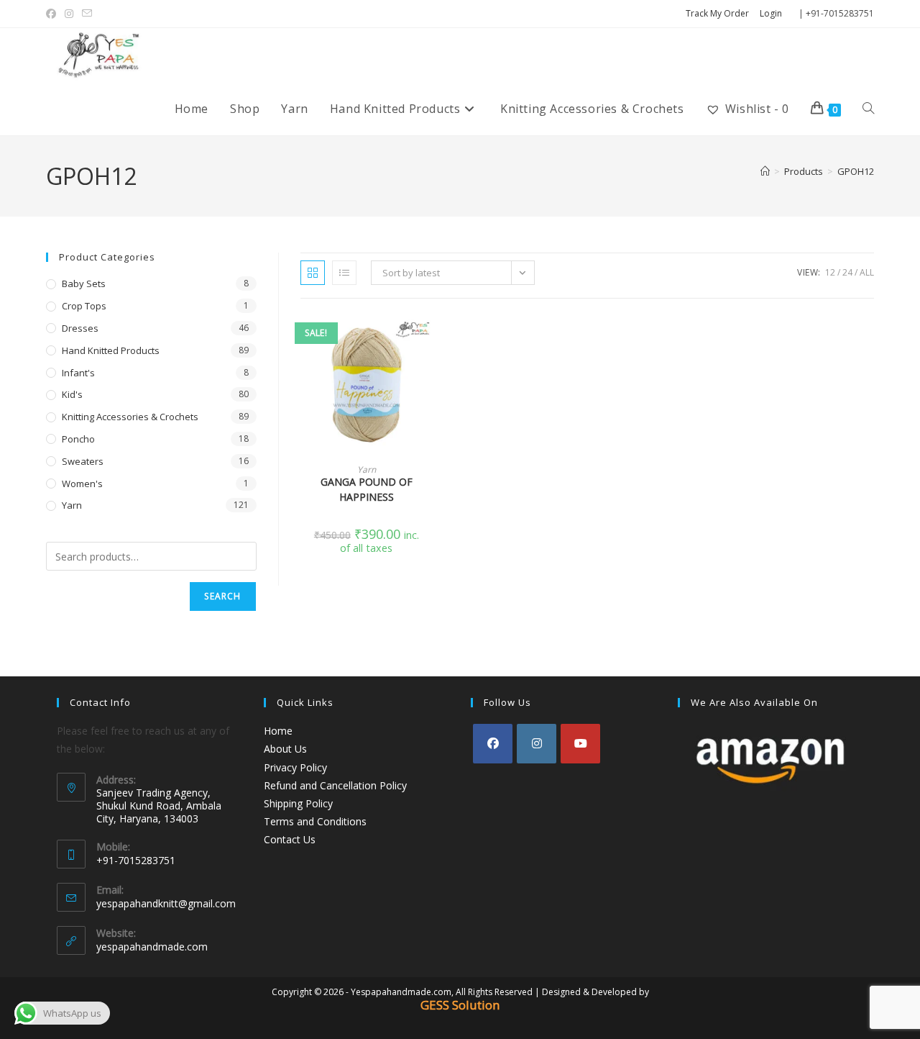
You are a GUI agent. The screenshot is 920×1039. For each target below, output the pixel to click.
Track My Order (717, 13)
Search (222, 596)
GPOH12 (855, 171)
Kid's (72, 394)
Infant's (78, 372)
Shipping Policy (298, 803)
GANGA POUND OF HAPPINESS (367, 489)
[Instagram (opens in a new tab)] (69, 13)
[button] (428, 375)
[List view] (344, 272)
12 (830, 272)
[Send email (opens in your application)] (87, 13)
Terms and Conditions (315, 821)
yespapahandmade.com (152, 946)
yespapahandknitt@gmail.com (166, 903)
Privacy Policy (295, 767)
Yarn (366, 469)
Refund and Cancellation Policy (335, 785)
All (867, 272)
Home (278, 731)
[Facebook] (492, 743)
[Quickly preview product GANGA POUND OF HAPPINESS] (428, 338)
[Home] (765, 171)
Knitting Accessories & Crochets (130, 416)
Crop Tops (84, 305)
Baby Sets (84, 283)
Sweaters (83, 461)
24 (847, 272)
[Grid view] (312, 272)
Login (771, 13)
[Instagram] (536, 743)
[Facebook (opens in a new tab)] (53, 13)
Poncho (78, 438)
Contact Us (290, 839)
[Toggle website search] (868, 108)
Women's (82, 483)
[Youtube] (580, 743)
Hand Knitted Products (111, 350)
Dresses (80, 328)
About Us (285, 749)
